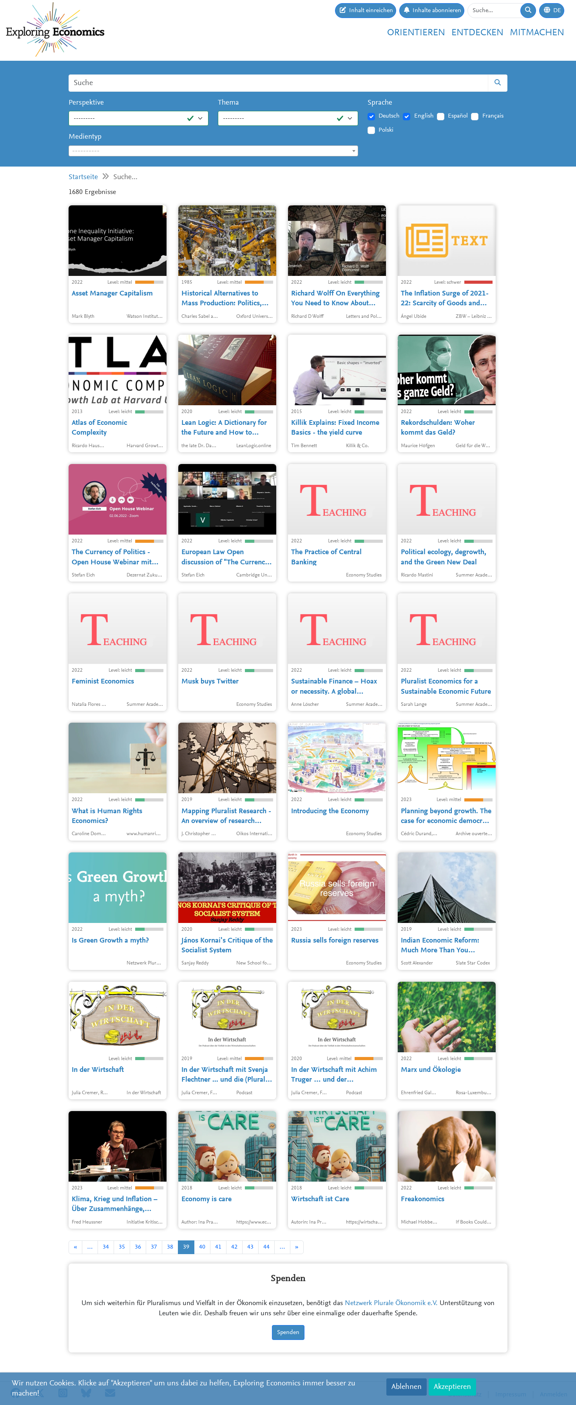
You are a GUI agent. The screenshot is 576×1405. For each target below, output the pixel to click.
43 (250, 1247)
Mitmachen (537, 33)
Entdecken (477, 33)
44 (266, 1247)
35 (122, 1247)
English (424, 116)
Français (493, 116)
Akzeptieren (452, 1387)
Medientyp (85, 137)
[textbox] (213, 151)
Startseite (83, 177)
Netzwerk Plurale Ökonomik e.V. (391, 1303)
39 (186, 1247)
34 (106, 1247)
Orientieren (416, 33)
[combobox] (213, 150)
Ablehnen (406, 1387)
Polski (386, 130)
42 (234, 1247)
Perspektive (86, 103)
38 (170, 1247)
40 (202, 1247)
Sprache (380, 103)
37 (154, 1247)
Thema (228, 103)
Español (458, 116)
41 (218, 1247)
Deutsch (389, 116)
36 (138, 1247)
